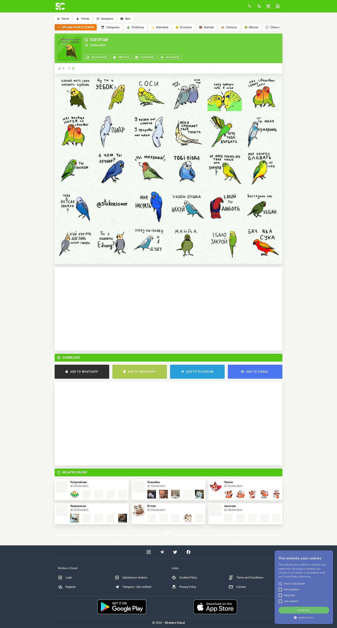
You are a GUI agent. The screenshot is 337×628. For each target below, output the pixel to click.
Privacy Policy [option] (187, 586)
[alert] (304, 587)
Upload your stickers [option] (134, 577)
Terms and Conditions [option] (249, 577)
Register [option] (71, 586)
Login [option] (69, 577)
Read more (305, 576)
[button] (259, 6)
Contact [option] (241, 586)
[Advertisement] (168, 309)
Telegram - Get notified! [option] (136, 586)
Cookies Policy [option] (188, 577)
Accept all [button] (303, 610)
